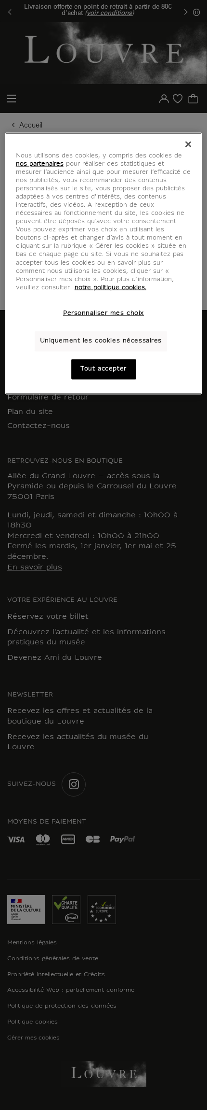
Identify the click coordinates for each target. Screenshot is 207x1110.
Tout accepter (103, 368)
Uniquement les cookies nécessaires (101, 340)
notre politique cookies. (110, 287)
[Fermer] (188, 144)
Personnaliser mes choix (103, 313)
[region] (103, 263)
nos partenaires (40, 164)
